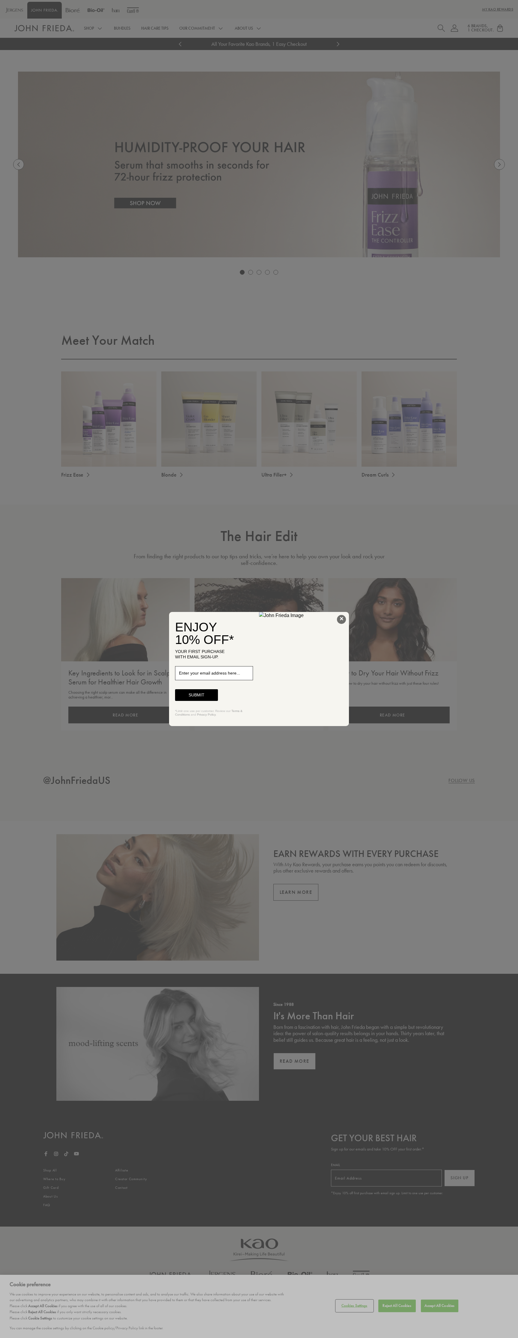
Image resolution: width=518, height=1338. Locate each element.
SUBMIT (196, 695)
